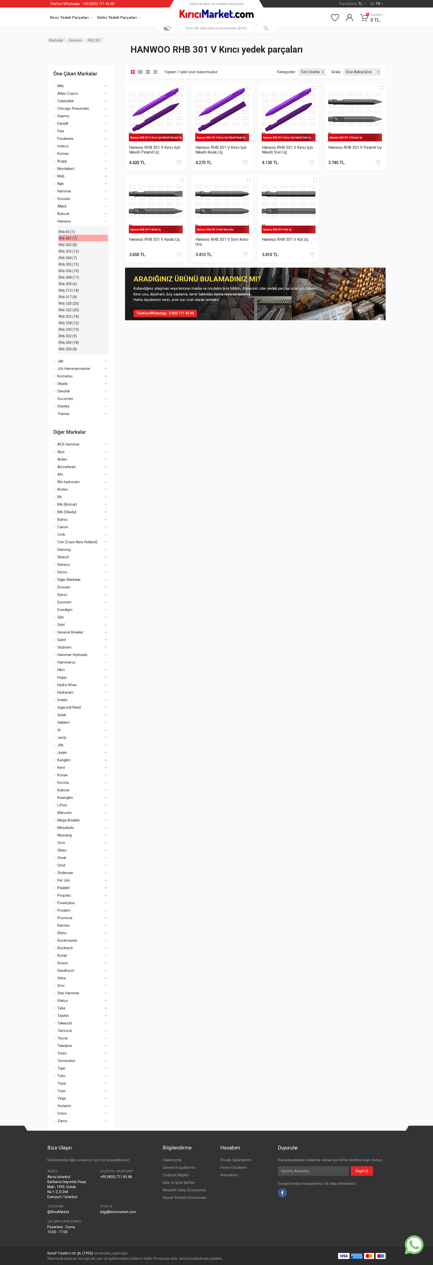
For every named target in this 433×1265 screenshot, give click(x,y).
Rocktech (65, 948)
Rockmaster (67, 940)
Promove (64, 918)
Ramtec (63, 925)
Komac (63, 153)
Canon (62, 527)
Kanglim (63, 760)
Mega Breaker (68, 820)
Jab (60, 361)
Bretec (62, 489)
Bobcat (63, 214)
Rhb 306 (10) (69, 271)
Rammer (64, 191)
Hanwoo (75, 40)
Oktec (62, 850)
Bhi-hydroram (68, 482)
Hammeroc (66, 662)
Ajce (61, 452)
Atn (60, 474)
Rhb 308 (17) (69, 277)
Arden (62, 459)
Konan (62, 775)
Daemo (63, 116)
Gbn (60, 617)
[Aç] (105, 86)
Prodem (63, 910)
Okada (62, 383)
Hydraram (65, 692)
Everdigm (64, 609)
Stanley (63, 406)
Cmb (61, 534)
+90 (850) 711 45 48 (97, 4)
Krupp (62, 161)
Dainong (64, 549)
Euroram (64, 602)
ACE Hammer (68, 444)
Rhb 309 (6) (68, 284)
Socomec (65, 398)
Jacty (61, 737)
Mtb (60, 86)
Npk (60, 183)
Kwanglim (65, 797)
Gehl (61, 624)
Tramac (63, 413)
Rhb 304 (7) (68, 258)
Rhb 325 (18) (69, 316)
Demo (62, 572)
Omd (61, 865)
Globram (64, 647)
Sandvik (63, 391)
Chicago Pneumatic (73, 108)
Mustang (64, 835)
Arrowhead (66, 467)
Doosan (63, 587)
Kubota (63, 790)
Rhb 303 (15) (69, 251)
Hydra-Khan (67, 685)
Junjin (62, 752)
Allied (61, 206)
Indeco (63, 146)
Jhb (60, 745)
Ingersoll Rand (69, 707)
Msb (60, 176)
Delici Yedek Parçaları (117, 17)
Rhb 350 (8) (68, 349)
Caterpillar (65, 101)
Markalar (56, 40)
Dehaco (63, 564)
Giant (61, 640)
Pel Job (63, 880)
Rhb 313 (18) (69, 290)
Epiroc (62, 594)
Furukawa (65, 138)
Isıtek (61, 715)
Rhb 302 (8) (68, 245)
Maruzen (64, 812)
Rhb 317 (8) (68, 297)
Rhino (62, 933)
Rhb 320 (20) (69, 303)
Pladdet (63, 888)
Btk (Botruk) (67, 504)
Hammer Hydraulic (72, 655)
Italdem (63, 722)
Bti (59, 497)
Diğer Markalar (69, 579)
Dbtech (63, 557)
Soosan (63, 198)
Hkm (61, 670)
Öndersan (65, 873)
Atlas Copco (67, 93)
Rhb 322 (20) (69, 310)
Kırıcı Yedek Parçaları (69, 17)
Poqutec (64, 895)
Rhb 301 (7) (68, 238)
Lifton (62, 805)
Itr (59, 730)
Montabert (65, 168)
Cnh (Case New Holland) (77, 542)
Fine (60, 131)
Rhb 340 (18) (69, 343)
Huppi (62, 677)
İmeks (62, 700)
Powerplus (66, 903)
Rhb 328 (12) (69, 323)
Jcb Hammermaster (73, 368)
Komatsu (64, 376)
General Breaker (70, 632)
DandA (62, 123)
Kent (61, 767)
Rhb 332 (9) (68, 336)
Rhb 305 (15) (69, 264)
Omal (61, 858)
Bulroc (62, 519)
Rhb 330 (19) (69, 330)
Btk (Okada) (66, 512)
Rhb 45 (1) (67, 232)
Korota (63, 782)
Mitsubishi (65, 827)
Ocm (61, 842)
